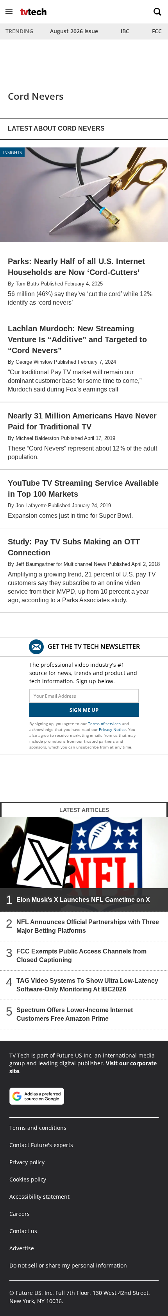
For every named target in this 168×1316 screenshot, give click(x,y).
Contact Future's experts (41, 1145)
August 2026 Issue (74, 31)
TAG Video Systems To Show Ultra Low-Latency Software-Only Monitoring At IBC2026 (87, 984)
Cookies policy (27, 1179)
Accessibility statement (39, 1196)
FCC (157, 31)
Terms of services (105, 723)
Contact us (23, 1231)
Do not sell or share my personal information (68, 1265)
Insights (12, 152)
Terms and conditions (37, 1127)
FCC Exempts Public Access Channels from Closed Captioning (81, 955)
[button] (9, 11)
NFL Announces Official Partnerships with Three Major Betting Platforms (87, 926)
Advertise (21, 1248)
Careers (19, 1213)
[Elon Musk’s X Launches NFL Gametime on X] (84, 864)
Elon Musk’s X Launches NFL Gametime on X (83, 899)
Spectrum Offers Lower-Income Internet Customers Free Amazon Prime (74, 1014)
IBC (125, 31)
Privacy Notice (112, 729)
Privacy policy (27, 1162)
